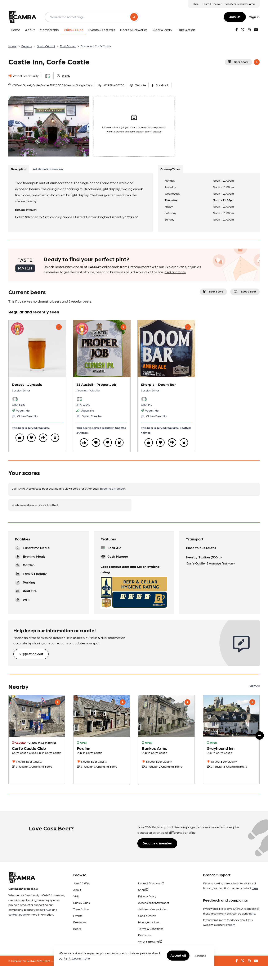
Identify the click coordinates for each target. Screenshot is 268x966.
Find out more (175, 272)
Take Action (81, 909)
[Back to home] (22, 17)
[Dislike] (43, 438)
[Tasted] (55, 438)
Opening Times (170, 169)
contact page (17, 914)
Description (18, 169)
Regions (26, 46)
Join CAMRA (81, 883)
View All (254, 685)
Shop (195, 3)
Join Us (235, 17)
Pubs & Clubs (81, 902)
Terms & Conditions (151, 928)
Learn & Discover (212, 3)
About (77, 889)
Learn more (81, 958)
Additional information (48, 169)
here (255, 888)
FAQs (48, 909)
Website (140, 85)
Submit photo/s (153, 131)
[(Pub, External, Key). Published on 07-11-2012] (231, 739)
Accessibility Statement (153, 902)
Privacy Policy (147, 896)
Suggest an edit (31, 654)
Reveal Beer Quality (25, 75)
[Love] (31, 438)
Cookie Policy (147, 915)
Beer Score (241, 61)
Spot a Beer (248, 291)
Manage (200, 955)
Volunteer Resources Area (240, 3)
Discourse (144, 934)
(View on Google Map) (78, 85)
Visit (76, 896)
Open (66, 75)
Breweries (79, 922)
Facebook (162, 85)
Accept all (178, 955)
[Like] (19, 438)
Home (12, 46)
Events (77, 915)
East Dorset (68, 46)
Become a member (112, 488)
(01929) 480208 (113, 85)
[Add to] (257, 62)
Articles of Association (153, 909)
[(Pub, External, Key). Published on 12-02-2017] (166, 739)
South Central (46, 46)
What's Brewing (149, 941)
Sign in (254, 17)
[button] (259, 735)
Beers (77, 928)
